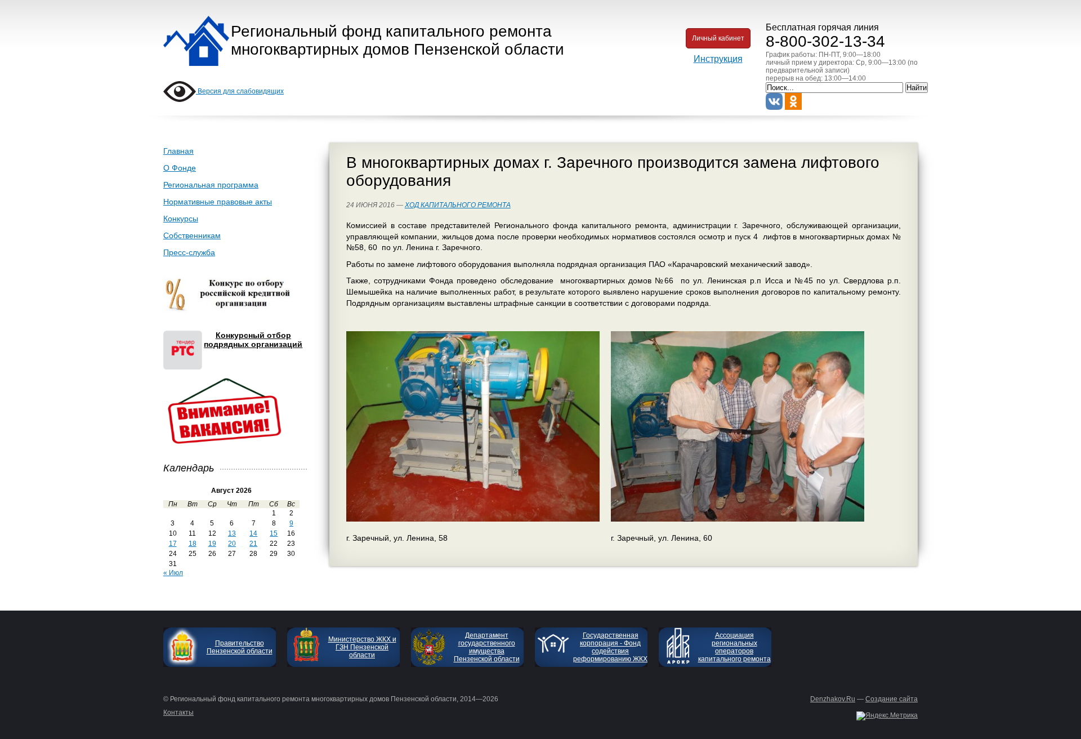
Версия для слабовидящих (240, 91)
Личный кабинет (718, 38)
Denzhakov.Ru (832, 699)
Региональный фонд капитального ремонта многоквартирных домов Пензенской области (397, 40)
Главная (178, 150)
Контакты (178, 712)
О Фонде (179, 167)
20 (232, 543)
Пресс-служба (189, 252)
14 (253, 533)
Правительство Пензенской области (240, 647)
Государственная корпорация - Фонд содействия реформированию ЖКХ (610, 647)
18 (192, 543)
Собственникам (192, 235)
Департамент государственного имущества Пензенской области (487, 647)
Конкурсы (180, 218)
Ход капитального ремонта (458, 205)
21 (253, 543)
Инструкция (718, 59)
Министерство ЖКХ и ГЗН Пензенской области (362, 647)
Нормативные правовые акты (217, 201)
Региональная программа (210, 184)
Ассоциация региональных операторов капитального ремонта (734, 647)
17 (173, 543)
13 (232, 533)
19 (212, 543)
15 (274, 533)
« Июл (173, 573)
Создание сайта (891, 699)
